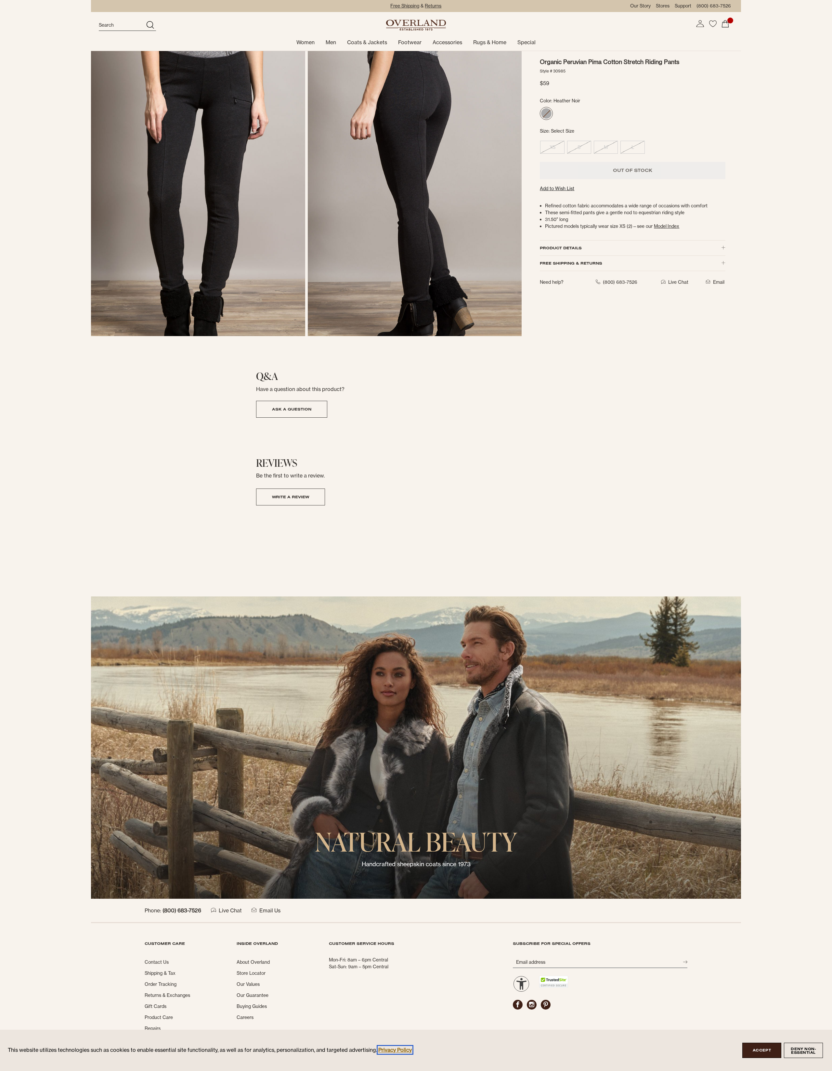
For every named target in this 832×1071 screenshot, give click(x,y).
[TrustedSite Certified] (553, 982)
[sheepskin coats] (416, 747)
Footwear (410, 42)
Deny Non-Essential (803, 1051)
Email (718, 282)
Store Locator (251, 973)
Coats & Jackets (367, 42)
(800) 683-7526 (713, 6)
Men (331, 42)
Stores (663, 6)
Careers (245, 1017)
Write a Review (290, 496)
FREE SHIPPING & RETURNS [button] (571, 263)
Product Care (159, 1017)
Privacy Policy (395, 1050)
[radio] (546, 113)
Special (526, 42)
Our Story (640, 6)
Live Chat (230, 910)
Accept (762, 1050)
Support (683, 6)
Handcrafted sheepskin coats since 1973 (416, 864)
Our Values (248, 984)
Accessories (447, 42)
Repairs (153, 1028)
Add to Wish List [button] (557, 188)
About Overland (253, 962)
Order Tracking (160, 984)
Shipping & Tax (160, 973)
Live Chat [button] (678, 282)
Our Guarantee (252, 995)
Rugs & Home (489, 42)
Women (305, 42)
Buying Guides (252, 1006)
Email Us (269, 910)
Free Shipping (404, 6)
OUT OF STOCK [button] (632, 170)
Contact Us (157, 962)
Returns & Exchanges (167, 995)
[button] (700, 23)
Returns (433, 6)
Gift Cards (155, 1006)
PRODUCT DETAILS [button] (561, 247)
